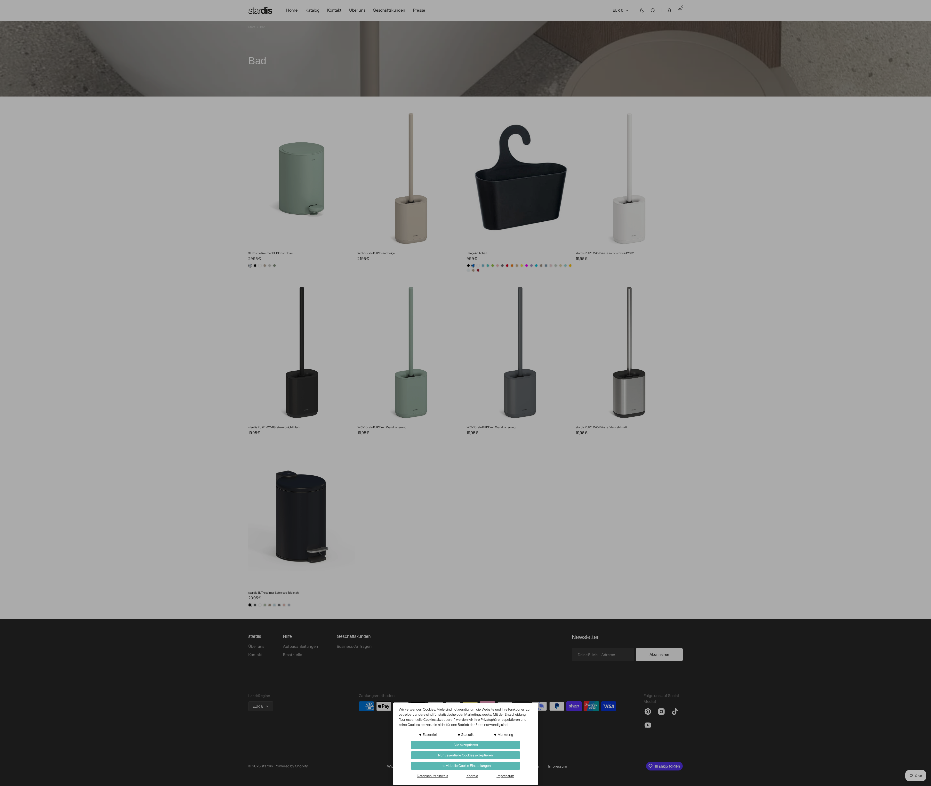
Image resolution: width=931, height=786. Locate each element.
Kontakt (472, 776)
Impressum (505, 776)
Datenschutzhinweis (432, 776)
